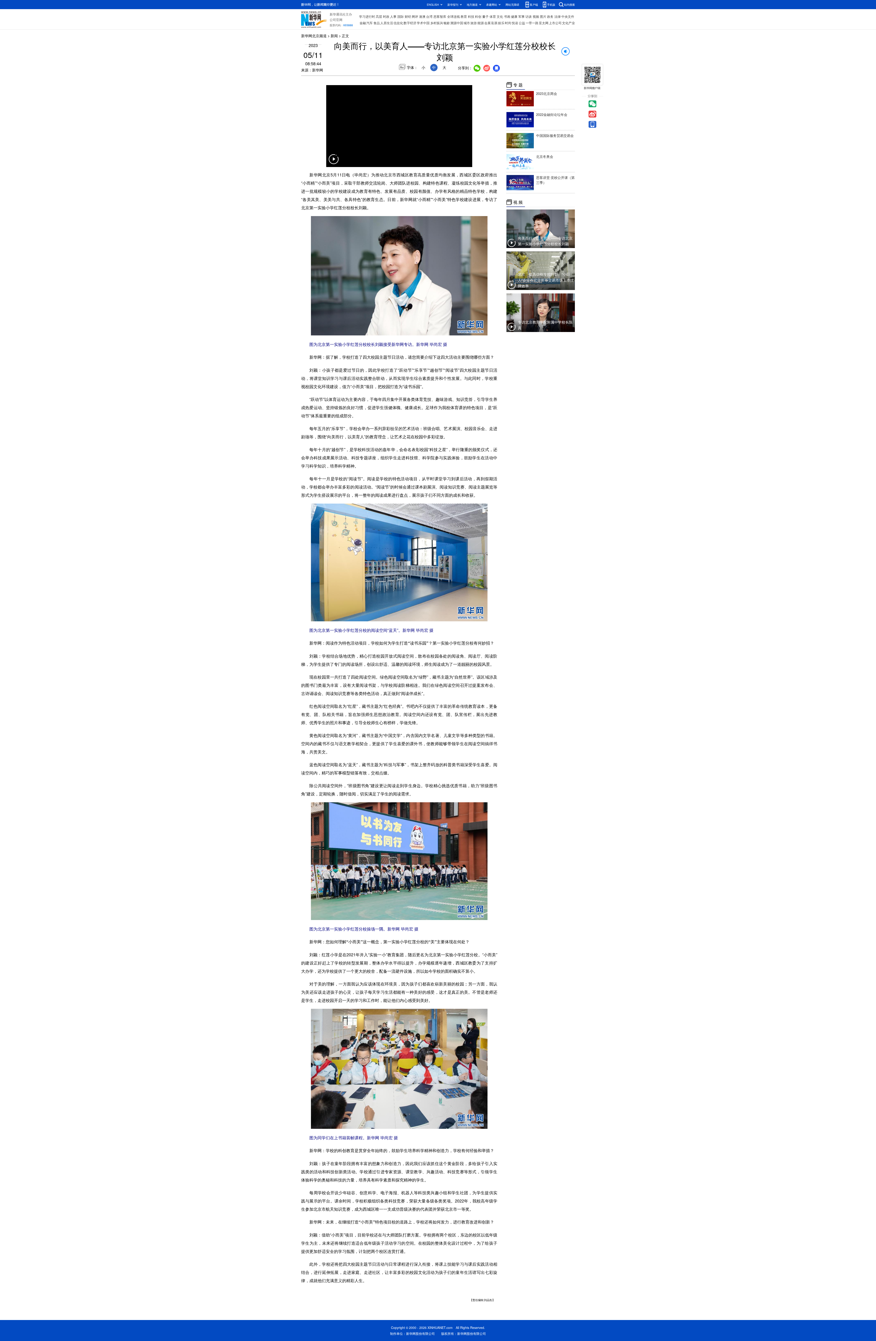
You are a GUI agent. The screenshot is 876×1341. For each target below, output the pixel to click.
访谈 (528, 16)
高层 (379, 16)
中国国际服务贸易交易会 (555, 135)
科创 (478, 16)
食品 (376, 23)
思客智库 (439, 16)
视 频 (518, 202)
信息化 (398, 23)
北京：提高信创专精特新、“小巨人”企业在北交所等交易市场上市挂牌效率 (546, 280)
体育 (493, 16)
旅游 (473, 23)
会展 (487, 23)
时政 (386, 16)
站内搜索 (569, 4)
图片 (543, 16)
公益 (522, 23)
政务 (550, 16)
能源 (480, 23)
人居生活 (386, 23)
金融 (363, 23)
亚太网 (543, 23)
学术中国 (423, 23)
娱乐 (501, 23)
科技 (471, 16)
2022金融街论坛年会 (551, 114)
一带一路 (532, 23)
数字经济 (410, 23)
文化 (500, 16)
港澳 (422, 16)
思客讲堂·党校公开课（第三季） (555, 180)
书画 (507, 16)
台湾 (429, 16)
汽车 (369, 23)
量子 (485, 16)
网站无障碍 (512, 4)
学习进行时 (367, 16)
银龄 (446, 23)
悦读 (515, 23)
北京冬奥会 (544, 156)
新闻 (334, 35)
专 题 (518, 85)
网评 (415, 16)
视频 (536, 16)
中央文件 (567, 16)
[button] (333, 162)
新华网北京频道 (314, 35)
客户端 (534, 4)
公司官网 (336, 19)
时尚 (508, 23)
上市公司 (555, 23)
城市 (467, 23)
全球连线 (453, 16)
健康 (514, 16)
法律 (557, 16)
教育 (464, 16)
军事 (521, 16)
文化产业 (568, 23)
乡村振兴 (436, 23)
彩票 (494, 23)
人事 (393, 16)
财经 (408, 16)
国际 (400, 16)
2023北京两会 (546, 93)
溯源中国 (456, 23)
